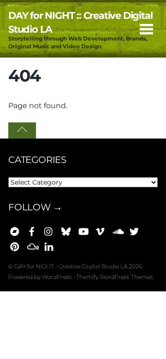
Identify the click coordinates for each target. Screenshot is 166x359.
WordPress (57, 276)
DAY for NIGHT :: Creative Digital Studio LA (70, 266)
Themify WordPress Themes (114, 276)
